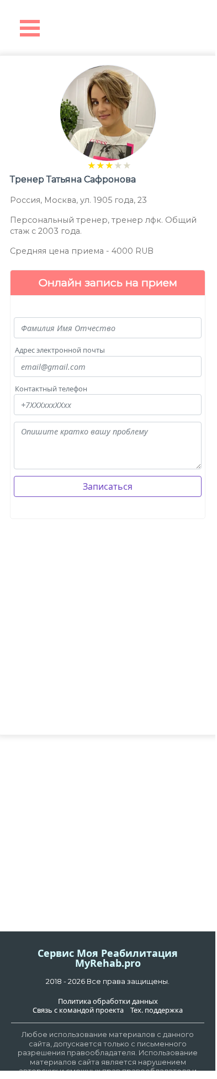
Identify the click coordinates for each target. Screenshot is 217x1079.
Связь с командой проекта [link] (78, 1010)
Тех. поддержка (156, 1010)
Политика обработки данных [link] (108, 1001)
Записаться (108, 486)
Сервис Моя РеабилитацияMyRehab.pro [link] (108, 958)
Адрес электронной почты (60, 350)
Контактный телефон (51, 388)
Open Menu (30, 28)
